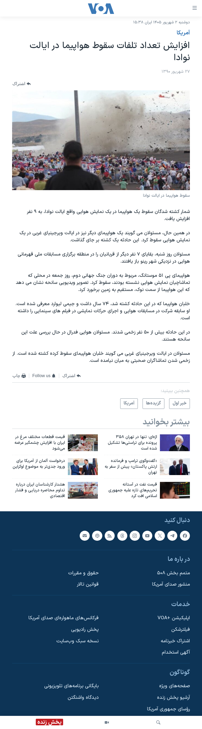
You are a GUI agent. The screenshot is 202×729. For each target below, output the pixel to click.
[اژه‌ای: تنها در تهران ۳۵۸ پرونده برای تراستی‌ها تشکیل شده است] (175, 442)
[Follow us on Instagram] (135, 536)
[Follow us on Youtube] (147, 536)
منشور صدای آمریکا (171, 584)
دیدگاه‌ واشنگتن (83, 697)
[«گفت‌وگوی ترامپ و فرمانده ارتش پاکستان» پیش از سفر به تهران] (175, 466)
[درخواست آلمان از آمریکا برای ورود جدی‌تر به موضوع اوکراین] (83, 466)
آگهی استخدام (176, 652)
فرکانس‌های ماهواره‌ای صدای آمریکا (63, 618)
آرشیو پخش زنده (173, 697)
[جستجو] (158, 722)
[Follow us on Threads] (122, 536)
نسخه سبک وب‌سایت (77, 641)
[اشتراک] (85, 536)
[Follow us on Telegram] (172, 536)
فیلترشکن (180, 629)
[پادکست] (97, 536)
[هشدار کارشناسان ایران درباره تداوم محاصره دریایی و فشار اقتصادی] (83, 490)
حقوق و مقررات (83, 573)
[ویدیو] (107, 722)
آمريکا (183, 33)
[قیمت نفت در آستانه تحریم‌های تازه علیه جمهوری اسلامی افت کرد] (175, 490)
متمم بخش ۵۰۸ (173, 573)
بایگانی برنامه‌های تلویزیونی (71, 686)
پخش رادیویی (85, 629)
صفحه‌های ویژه (174, 686)
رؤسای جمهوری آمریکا (168, 709)
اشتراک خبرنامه (175, 641)
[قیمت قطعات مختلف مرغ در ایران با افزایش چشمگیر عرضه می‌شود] (83, 442)
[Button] (21, 83)
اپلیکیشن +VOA (174, 618)
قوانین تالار (88, 584)
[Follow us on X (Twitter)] (160, 536)
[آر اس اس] (110, 536)
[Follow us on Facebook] (185, 536)
